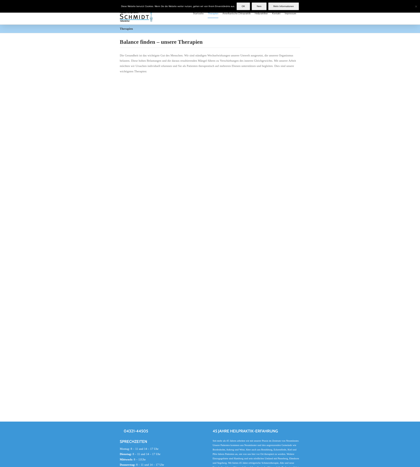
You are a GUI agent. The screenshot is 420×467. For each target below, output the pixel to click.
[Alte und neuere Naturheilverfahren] (223, 340)
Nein (259, 6)
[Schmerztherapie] (222, 369)
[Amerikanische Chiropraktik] (255, 181)
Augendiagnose (222, 150)
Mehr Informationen (283, 6)
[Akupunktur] (164, 83)
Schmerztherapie (223, 378)
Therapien (124, 154)
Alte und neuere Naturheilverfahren (237, 349)
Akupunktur (128, 150)
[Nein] (416, 6)
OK (243, 6)
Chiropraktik (129, 367)
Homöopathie (221, 309)
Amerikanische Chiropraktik (231, 248)
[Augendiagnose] (255, 83)
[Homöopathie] (220, 300)
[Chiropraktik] (164, 300)
